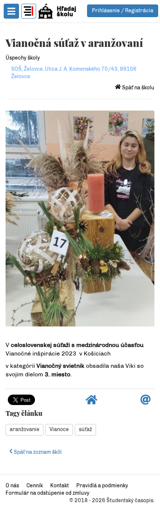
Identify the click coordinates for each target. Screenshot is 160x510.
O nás (12, 485)
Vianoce (59, 429)
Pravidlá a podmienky (102, 485)
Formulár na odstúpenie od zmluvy (47, 493)
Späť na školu (137, 88)
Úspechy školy (23, 58)
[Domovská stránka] (91, 402)
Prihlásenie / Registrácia (122, 10)
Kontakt (59, 485)
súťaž (85, 429)
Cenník (34, 485)
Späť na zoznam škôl (37, 452)
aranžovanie (24, 429)
